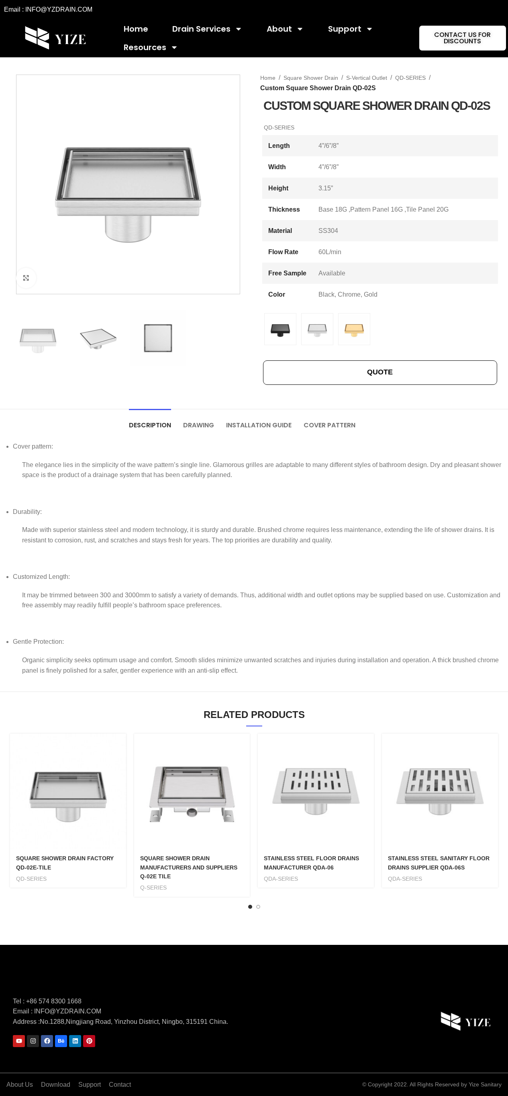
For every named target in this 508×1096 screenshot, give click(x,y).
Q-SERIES (153, 887)
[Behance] (61, 1041)
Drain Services (201, 28)
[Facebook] (47, 1041)
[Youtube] (19, 1041)
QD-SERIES (410, 78)
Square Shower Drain (311, 78)
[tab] (150, 421)
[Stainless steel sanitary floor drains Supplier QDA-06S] (440, 791)
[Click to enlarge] (26, 278)
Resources (145, 47)
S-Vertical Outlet (366, 78)
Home (136, 28)
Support (344, 28)
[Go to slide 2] (258, 907)
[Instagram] (33, 1041)
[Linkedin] (75, 1041)
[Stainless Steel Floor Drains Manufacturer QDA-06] (316, 791)
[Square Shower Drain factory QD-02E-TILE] (68, 791)
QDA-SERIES (281, 879)
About (279, 28)
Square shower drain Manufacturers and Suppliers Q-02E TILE (188, 867)
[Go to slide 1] (250, 907)
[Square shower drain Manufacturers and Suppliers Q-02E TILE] (192, 791)
